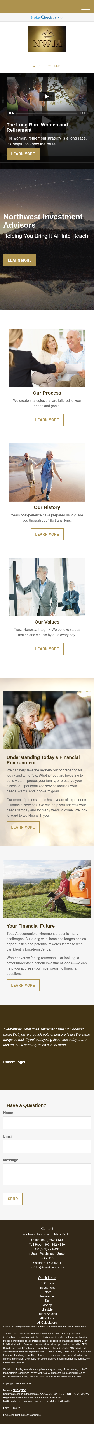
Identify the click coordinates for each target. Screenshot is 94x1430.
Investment (47, 1287)
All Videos (47, 1318)
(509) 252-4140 (49, 65)
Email (7, 1136)
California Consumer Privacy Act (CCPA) (28, 1372)
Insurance (47, 1296)
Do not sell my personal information (63, 1376)
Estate (47, 1292)
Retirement (47, 1283)
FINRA (16, 1390)
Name (8, 1112)
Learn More (23, 153)
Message (10, 1159)
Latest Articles (47, 1313)
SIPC (23, 1390)
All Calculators (47, 1322)
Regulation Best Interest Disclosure (22, 1414)
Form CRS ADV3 (12, 1407)
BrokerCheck (79, 1326)
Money (47, 1305)
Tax (47, 1300)
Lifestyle (47, 1309)
